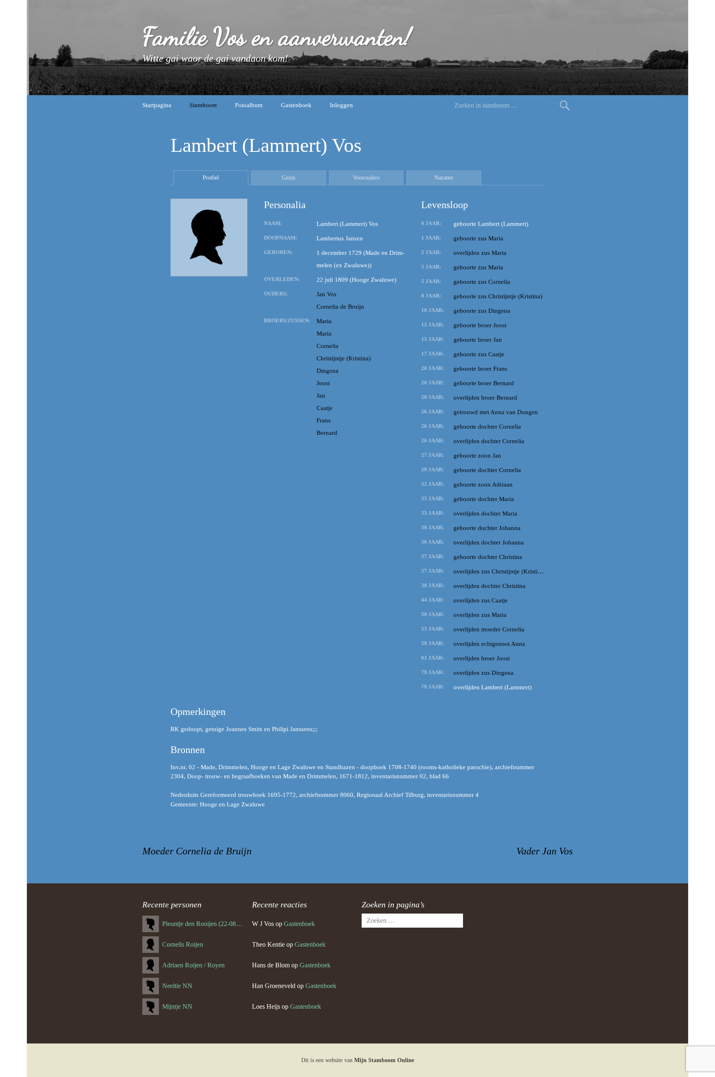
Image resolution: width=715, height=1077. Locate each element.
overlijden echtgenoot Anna (489, 643)
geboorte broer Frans (480, 368)
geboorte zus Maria (478, 238)
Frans (324, 420)
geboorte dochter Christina (487, 557)
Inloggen (341, 105)
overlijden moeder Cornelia (488, 629)
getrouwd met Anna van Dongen (495, 412)
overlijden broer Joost (481, 658)
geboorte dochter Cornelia (487, 426)
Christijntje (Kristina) (344, 358)
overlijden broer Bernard (485, 397)
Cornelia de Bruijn (340, 306)
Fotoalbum (249, 105)
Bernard (327, 432)
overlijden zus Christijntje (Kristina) (499, 571)
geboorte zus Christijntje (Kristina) (497, 296)
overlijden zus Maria (479, 252)
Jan (321, 395)
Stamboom (203, 105)
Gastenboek (296, 105)
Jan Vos (326, 294)
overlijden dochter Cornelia (488, 441)
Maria (324, 321)
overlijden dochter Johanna (488, 542)
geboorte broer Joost (479, 325)
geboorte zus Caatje (478, 354)
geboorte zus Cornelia (481, 281)
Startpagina (156, 105)
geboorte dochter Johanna (487, 528)
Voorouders (366, 178)
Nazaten (443, 178)
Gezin (288, 178)
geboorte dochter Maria (483, 499)
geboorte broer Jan (477, 339)
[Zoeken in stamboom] (565, 105)
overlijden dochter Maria (485, 513)
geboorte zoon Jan (477, 455)
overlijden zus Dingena (483, 672)
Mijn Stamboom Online (384, 1060)
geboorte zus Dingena (481, 310)
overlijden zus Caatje (480, 600)
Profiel (211, 178)
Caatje (325, 408)
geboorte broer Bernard (483, 383)
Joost (323, 383)
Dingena (327, 370)
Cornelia (327, 346)
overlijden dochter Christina (489, 586)
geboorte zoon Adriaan (483, 484)
